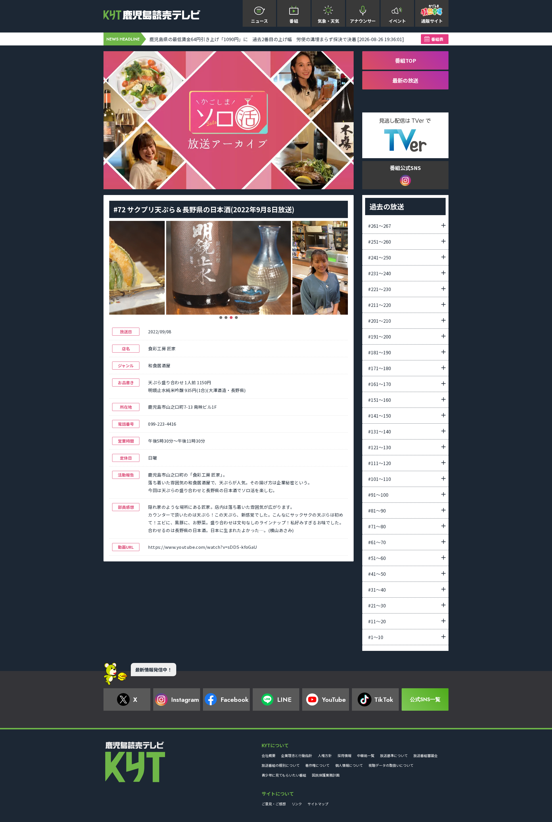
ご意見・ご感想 (274, 803)
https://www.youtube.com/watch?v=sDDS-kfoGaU (202, 547)
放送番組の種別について (281, 765)
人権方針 (325, 755)
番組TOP (405, 60)
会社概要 (268, 755)
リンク (297, 803)
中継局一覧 (365, 755)
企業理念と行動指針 (296, 755)
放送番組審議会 (425, 755)
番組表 (437, 39)
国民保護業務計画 (326, 775)
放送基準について (394, 755)
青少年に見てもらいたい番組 (284, 775)
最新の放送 (405, 80)
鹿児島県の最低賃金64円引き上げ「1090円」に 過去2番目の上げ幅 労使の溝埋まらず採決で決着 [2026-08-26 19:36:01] (277, 39)
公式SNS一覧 (425, 699)
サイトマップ (318, 803)
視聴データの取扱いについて (391, 765)
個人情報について (349, 765)
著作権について (317, 765)
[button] (220, 317)
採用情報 (344, 755)
